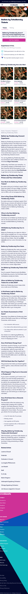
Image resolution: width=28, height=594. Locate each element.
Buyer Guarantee (13, 161)
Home (2, 131)
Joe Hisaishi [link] (4, 466)
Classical (14, 131)
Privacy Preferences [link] (4, 588)
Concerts (8, 131)
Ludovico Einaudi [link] (6, 451)
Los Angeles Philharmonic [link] (8, 463)
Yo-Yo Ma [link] (3, 474)
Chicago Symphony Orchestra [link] (9, 485)
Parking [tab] (12, 28)
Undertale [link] (4, 455)
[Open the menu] (2, 5)
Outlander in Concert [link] (7, 459)
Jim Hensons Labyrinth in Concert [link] (10, 489)
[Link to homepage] (14, 5)
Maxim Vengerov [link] (5, 477)
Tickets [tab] (5, 28)
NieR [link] (2, 470)
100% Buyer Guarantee (16, 1)
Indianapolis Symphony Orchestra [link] (10, 481)
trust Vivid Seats (21, 170)
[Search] (24, 4)
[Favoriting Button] (25, 8)
